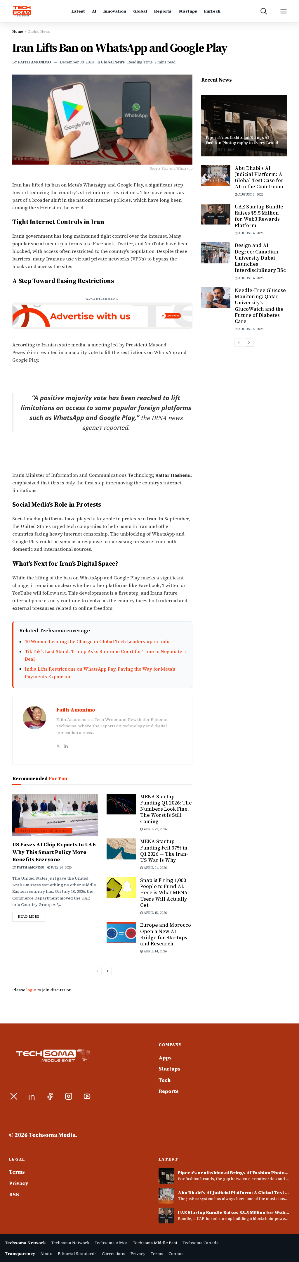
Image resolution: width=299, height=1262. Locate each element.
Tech (165, 1080)
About (46, 1253)
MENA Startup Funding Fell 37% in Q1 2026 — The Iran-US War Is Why (164, 851)
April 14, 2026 (155, 951)
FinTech (212, 11)
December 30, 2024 (77, 62)
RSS (14, 1194)
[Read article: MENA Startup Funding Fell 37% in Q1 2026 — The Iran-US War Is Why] (121, 848)
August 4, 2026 (250, 233)
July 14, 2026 (61, 867)
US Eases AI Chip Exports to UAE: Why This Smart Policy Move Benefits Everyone (54, 852)
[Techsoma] (22, 11)
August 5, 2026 (221, 150)
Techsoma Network (70, 1243)
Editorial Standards (77, 1253)
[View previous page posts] (97, 971)
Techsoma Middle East (155, 1243)
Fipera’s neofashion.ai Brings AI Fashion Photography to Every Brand (242, 140)
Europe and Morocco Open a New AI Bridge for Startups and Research (165, 934)
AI (94, 11)
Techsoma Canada (200, 1243)
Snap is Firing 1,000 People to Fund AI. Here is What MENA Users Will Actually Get (164, 893)
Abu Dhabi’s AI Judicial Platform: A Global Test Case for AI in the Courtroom (259, 177)
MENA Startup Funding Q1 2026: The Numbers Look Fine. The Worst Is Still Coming (166, 809)
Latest (78, 11)
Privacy (18, 1183)
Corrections (113, 1253)
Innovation (114, 11)
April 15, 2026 (155, 913)
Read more (31, 916)
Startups (187, 11)
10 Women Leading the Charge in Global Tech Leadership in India (98, 641)
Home (17, 31)
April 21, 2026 (155, 868)
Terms (17, 1172)
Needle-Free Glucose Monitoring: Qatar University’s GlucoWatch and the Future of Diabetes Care (260, 306)
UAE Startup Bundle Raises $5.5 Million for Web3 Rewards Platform (259, 216)
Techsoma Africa (111, 1243)
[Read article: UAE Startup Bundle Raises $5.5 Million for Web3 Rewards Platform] (215, 214)
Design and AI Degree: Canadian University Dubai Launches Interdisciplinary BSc (260, 258)
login (31, 990)
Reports (162, 11)
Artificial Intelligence (44, 830)
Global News (39, 31)
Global (140, 11)
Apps (165, 1058)
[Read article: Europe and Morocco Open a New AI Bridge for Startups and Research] (121, 932)
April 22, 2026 (155, 829)
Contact (176, 1253)
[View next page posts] (107, 971)
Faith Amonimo (34, 62)
